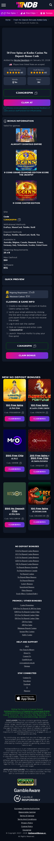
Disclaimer (27, 830)
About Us (27, 653)
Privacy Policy (27, 823)
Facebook (27, 684)
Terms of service (27, 816)
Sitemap (27, 666)
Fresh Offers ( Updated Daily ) (27, 594)
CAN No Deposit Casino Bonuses (27, 557)
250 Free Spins (27, 622)
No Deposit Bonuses (27, 581)
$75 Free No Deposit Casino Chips (27, 615)
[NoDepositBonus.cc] (27, 5)
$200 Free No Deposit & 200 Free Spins (27, 609)
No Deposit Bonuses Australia (27, 567)
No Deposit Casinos (27, 574)
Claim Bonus (27, 355)
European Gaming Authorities (27, 808)
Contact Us (27, 656)
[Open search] (50, 5)
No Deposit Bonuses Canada (27, 571)
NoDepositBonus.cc (12, 711)
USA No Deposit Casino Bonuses (27, 551)
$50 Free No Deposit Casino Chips (27, 618)
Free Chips (30, 13)
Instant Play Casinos (27, 632)
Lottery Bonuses (27, 584)
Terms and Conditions (27, 819)
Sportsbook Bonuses (27, 587)
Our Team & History (27, 650)
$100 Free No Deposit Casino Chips (27, 612)
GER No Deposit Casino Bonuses (27, 561)
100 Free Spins (27, 625)
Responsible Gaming (27, 812)
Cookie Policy (27, 826)
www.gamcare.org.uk (27, 663)
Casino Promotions (27, 605)
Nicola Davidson (21, 60)
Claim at (27, 103)
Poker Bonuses (27, 590)
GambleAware (27, 660)
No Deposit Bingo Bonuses (27, 577)
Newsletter (27, 681)
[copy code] (36, 93)
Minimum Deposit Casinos (27, 628)
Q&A (27, 646)
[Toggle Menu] (3, 5)
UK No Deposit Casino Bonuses (27, 564)
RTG (6, 268)
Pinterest (27, 691)
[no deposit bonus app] (27, 703)
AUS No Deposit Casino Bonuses (27, 554)
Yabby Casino (27, 635)
